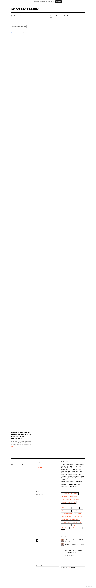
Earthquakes (65, 505)
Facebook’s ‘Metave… (78, 544)
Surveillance (65, 527)
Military (64, 522)
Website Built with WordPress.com (19, 464)
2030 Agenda (65, 493)
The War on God (65, 15)
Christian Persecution (75, 496)
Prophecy (75, 525)
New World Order (77, 522)
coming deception (66, 499)
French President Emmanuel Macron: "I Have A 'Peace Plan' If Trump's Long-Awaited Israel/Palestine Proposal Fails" (73, 484)
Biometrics (64, 496)
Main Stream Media (66, 516)
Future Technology (77, 510)
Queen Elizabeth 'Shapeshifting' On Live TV (72, 481)
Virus (80, 527)
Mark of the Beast (78, 516)
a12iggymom (68, 539)
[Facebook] (37, 540)
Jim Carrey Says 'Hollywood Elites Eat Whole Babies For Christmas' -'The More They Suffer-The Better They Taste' (72, 466)
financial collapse (66, 510)
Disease (64, 502)
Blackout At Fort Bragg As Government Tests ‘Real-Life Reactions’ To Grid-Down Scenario (21, 435)
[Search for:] (47, 462)
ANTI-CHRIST (74, 493)
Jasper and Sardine (25, 9)
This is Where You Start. (54, 16)
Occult (69, 525)
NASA (69, 522)
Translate (72, 567)
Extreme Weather (66, 508)
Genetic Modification (67, 513)
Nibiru (63, 525)
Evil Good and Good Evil (76, 505)
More (12, 446)
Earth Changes (71, 502)
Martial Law (65, 519)
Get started (58, 1)
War (63, 530)
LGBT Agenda (78, 513)
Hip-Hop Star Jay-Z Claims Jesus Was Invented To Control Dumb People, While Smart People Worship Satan (71, 471)
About (74, 15)
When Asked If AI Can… (71, 547)
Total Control (73, 527)
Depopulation (76, 499)
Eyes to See (76, 508)
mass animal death (74, 519)
